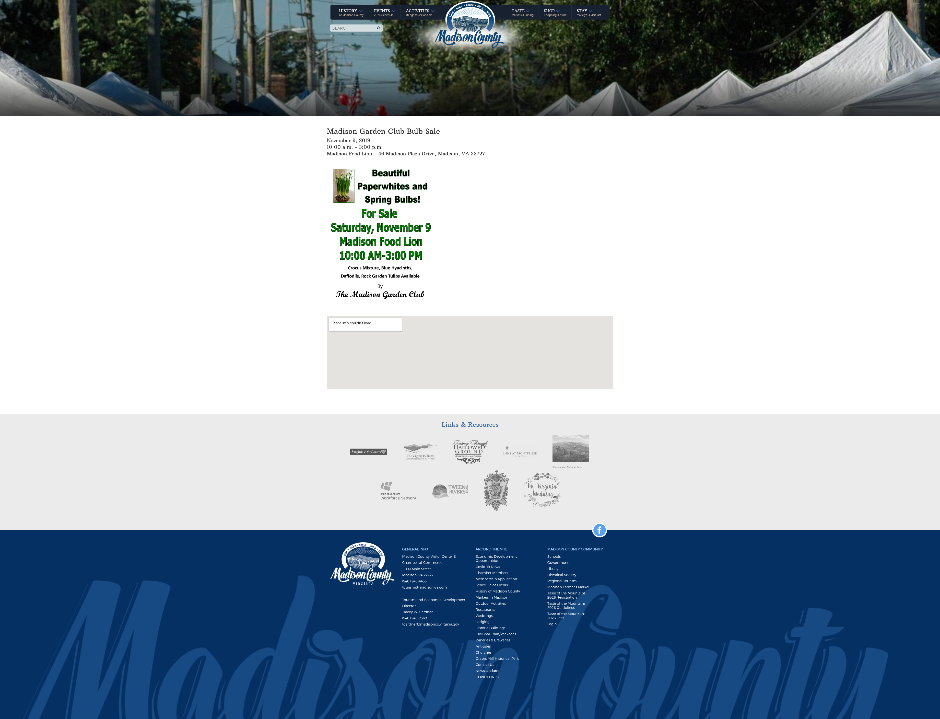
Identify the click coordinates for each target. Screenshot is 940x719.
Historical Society (561, 575)
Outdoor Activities (491, 603)
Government (557, 562)
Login (552, 624)
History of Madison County (498, 591)
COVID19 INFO (487, 677)
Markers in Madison (492, 597)
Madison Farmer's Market (568, 587)
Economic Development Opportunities (496, 558)
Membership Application (496, 579)
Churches (483, 652)
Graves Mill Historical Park (497, 658)
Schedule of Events (492, 585)
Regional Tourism (562, 581)
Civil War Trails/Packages (496, 634)
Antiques (483, 646)
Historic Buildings (490, 628)
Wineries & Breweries (493, 640)
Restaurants (485, 609)
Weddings (484, 616)
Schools (554, 556)
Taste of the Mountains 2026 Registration (566, 595)
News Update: (487, 671)
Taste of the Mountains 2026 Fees (566, 616)
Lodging (483, 622)
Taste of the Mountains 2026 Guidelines (566, 605)
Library (552, 569)
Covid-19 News (488, 567)
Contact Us (485, 664)
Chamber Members (492, 573)
